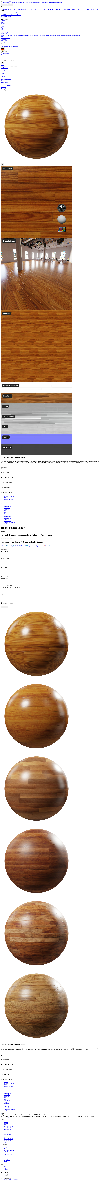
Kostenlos (42, 9)
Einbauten (47, 12)
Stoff (38, 9)
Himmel (19, 15)
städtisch (93, 9)
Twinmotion (52, 35)
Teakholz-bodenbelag (9, 522)
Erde (35, 9)
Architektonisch (12, 9)
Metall (53, 9)
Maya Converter (8, 1140)
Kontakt (6, 1169)
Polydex (77, 35)
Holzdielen (6, 511)
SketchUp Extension (9, 1136)
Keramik (28, 9)
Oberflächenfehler (78, 9)
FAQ (5, 1168)
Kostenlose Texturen (9, 1126)
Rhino (2, 35)
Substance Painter (70, 35)
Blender (3, 21)
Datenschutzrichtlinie (8, 1179)
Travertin (88, 9)
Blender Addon (8, 1134)
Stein (71, 9)
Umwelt (9, 15)
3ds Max (3, 24)
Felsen (81, 12)
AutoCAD (10, 35)
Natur (57, 9)
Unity (40, 35)
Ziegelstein (23, 9)
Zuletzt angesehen (5, 38)
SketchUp (5, 33)
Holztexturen (7, 498)
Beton (32, 9)
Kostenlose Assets (6, 16)
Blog (5, 1148)
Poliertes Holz (7, 521)
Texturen (3, 54)
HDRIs (2, 57)
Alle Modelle (4, 12)
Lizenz (16, 1179)
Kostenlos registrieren (6, 1117)
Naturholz (6, 509)
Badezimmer (11, 12)
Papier (60, 9)
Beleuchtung (73, 12)
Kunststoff (67, 9)
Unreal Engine (45, 35)
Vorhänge (22, 12)
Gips (63, 9)
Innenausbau (7, 508)
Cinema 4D (3, 27)
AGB (2, 1179)
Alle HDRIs (4, 15)
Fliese (84, 9)
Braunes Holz (7, 506)
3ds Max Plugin (8, 1137)
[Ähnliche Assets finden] (2, 164)
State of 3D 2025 (8, 1154)
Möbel (64, 12)
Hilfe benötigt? (4, 41)
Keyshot (32, 35)
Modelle (3, 56)
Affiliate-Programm (5, 39)
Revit (5, 35)
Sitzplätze (90, 12)
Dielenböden (7, 513)
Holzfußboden (7, 516)
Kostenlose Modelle (9, 1127)
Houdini (3, 32)
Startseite (3, 87)
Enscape (36, 35)
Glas (46, 9)
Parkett (5, 515)
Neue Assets (4, 17)
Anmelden (3, 42)
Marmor (50, 9)
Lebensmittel (53, 12)
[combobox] (51, 61)
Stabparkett (6, 519)
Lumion (27, 35)
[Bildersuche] (2, 63)
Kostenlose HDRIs (8, 1129)
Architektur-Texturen (9, 496)
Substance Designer (61, 35)
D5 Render (22, 35)
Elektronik (42, 12)
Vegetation (96, 12)
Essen (33, 12)
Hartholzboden (7, 518)
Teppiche (85, 12)
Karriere (6, 1151)
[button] (51, 6)
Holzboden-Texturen (9, 499)
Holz (96, 9)
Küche (68, 12)
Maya (3, 30)
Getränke (37, 12)
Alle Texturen (4, 9)
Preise (2, 36)
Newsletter (6, 1153)
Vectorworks (16, 35)
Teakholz (6, 524)
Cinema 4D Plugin (8, 1139)
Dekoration (28, 12)
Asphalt (18, 9)
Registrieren (7, 1160)
